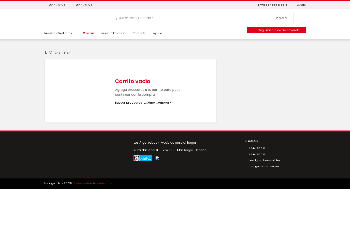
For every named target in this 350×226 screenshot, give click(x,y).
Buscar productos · (129, 103)
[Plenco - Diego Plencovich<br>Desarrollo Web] (296, 183)
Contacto (139, 33)
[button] (229, 18)
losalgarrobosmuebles (264, 160)
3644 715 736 (57, 5)
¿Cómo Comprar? (157, 103)
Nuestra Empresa (113, 33)
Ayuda (301, 5)
